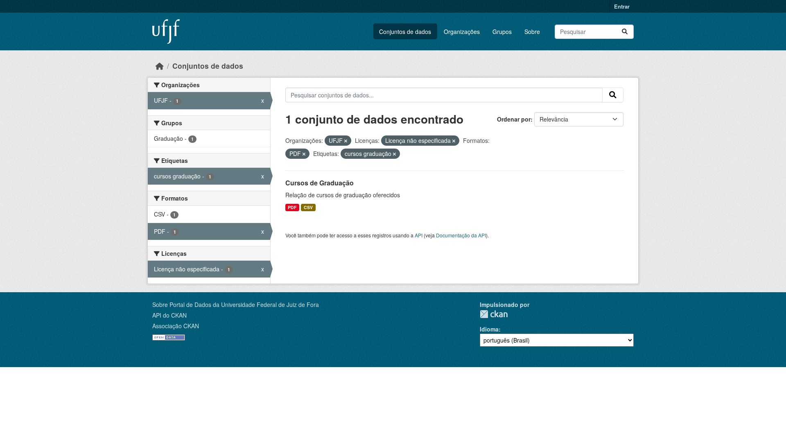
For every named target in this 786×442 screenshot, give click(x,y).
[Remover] (345, 141)
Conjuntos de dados (405, 31)
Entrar (622, 6)
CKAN (494, 314)
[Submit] (625, 32)
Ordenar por (514, 119)
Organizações (462, 31)
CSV (308, 207)
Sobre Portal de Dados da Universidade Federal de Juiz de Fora (235, 304)
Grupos (502, 31)
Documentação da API (461, 235)
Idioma (489, 329)
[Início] (160, 66)
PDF (292, 207)
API (418, 235)
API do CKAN (169, 315)
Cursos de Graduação (319, 182)
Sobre (532, 31)
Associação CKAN (175, 326)
